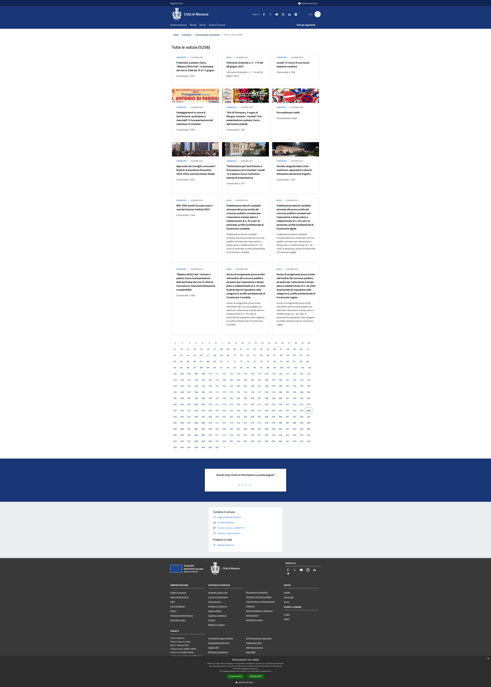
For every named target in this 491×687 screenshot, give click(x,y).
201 (287, 398)
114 (238, 373)
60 (294, 355)
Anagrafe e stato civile (218, 592)
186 (182, 398)
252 (224, 416)
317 (259, 435)
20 (309, 343)
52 (241, 355)
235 (245, 410)
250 (210, 416)
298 (266, 428)
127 (189, 379)
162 (294, 385)
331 (217, 441)
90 (215, 367)
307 (189, 435)
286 (182, 428)
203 (301, 398)
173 (231, 392)
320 (280, 435)
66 (195, 361)
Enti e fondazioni (177, 606)
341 (287, 441)
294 (238, 428)
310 (210, 435)
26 (208, 349)
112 (224, 373)
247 (189, 416)
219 (273, 404)
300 (280, 428)
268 (196, 422)
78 (274, 361)
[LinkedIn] (288, 14)
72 (234, 361)
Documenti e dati (177, 620)
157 (259, 385)
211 (217, 404)
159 (273, 385)
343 (301, 441)
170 (210, 392)
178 (266, 392)
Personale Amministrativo (181, 615)
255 (245, 416)
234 (238, 410)
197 (259, 398)
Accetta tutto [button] (235, 676)
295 (245, 428)
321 (287, 435)
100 (281, 367)
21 (175, 349)
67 (201, 361)
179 (273, 392)
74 (248, 361)
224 (308, 404)
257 (259, 416)
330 (210, 441)
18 (295, 343)
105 (175, 373)
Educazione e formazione (257, 592)
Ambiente (250, 606)
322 (294, 435)
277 (259, 422)
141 (287, 379)
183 (301, 392)
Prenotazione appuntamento (220, 638)
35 (268, 349)
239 (273, 410)
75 (254, 361)
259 (273, 416)
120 (280, 373)
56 (268, 355)
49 (221, 355)
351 (217, 447)
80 (288, 361)
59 (288, 355)
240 (280, 410)
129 (203, 379)
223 (301, 404)
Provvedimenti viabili (288, 112)
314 (238, 435)
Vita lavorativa (214, 601)
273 (231, 422)
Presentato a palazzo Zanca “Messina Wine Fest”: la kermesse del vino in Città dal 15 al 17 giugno (195, 66)
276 (252, 422)
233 (231, 410)
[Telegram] (294, 14)
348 (196, 447)
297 (259, 428)
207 (189, 404)
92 (228, 367)
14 (269, 343)
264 (308, 416)
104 (309, 367)
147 (189, 385)
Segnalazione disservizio (218, 642)
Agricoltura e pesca (254, 620)
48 (215, 355)
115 (245, 373)
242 (294, 410)
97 (261, 367)
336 (252, 441)
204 (308, 398)
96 (254, 367)
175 (245, 392)
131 (217, 379)
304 (308, 428)
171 (217, 392)
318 (266, 435)
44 (188, 355)
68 (208, 361)
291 (217, 428)
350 (210, 447)
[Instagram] (282, 14)
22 (181, 349)
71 (228, 361)
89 (208, 367)
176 (252, 392)
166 (182, 392)
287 (189, 428)
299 (273, 428)
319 (273, 435)
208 (196, 404)
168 (196, 392)
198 (266, 398)
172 (224, 392)
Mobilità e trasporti (216, 624)
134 (238, 379)
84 (175, 367)
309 (203, 435)
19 (302, 343)
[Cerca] (318, 14)
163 (301, 385)
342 (294, 441)
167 (189, 392)
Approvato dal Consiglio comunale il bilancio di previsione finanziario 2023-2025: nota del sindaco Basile (195, 170)
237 (259, 410)
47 (208, 355)
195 (245, 398)
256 (252, 416)
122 (294, 373)
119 (273, 373)
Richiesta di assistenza (218, 652)
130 (210, 379)
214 (238, 404)
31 (241, 349)
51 (234, 355)
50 (228, 355)
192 (224, 398)
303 (301, 428)
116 (252, 373)
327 (189, 441)
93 (234, 367)
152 (224, 385)
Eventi (286, 619)
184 (308, 392)
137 (259, 379)
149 (203, 385)
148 (196, 385)
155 (245, 385)
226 (182, 410)
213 (231, 404)
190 (210, 398)
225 (175, 410)
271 (217, 422)
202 (294, 398)
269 (203, 422)
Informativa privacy (254, 647)
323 (301, 435)
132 (224, 379)
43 (181, 355)
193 (231, 398)
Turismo (211, 620)
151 (217, 385)
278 (266, 422)
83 (308, 361)
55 (261, 355)
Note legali (250, 652)
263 (301, 416)
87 (195, 367)
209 (203, 404)
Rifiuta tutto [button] (256, 676)
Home (175, 34)
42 (175, 355)
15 (276, 343)
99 (274, 367)
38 (288, 349)
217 (259, 404)
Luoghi (287, 614)
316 (252, 435)
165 (175, 392)
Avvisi (229, 57)
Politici (173, 610)
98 (268, 367)
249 (203, 416)
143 (301, 379)
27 (215, 349)
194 (238, 398)
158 (266, 385)
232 (224, 410)
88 (201, 367)
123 (301, 373)
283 (301, 422)
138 (266, 379)
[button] (245, 682)
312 (224, 435)
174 (238, 392)
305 (175, 435)
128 (196, 379)
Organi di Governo (178, 592)
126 (182, 379)
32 (248, 349)
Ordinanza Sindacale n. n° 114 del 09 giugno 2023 (244, 64)
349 (203, 447)
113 (231, 373)
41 (308, 349)
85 (181, 367)
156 (252, 385)
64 (181, 361)
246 (182, 416)
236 (252, 410)
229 (203, 410)
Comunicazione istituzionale (207, 34)
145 (175, 385)
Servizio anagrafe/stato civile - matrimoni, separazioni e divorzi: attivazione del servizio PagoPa (294, 170)
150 (210, 385)
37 (281, 349)
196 (252, 398)
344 (308, 441)
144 (308, 379)
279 (273, 422)
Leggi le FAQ (213, 647)
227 (189, 410)
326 (182, 441)
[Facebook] (262, 14)
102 (295, 367)
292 (224, 428)
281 (287, 422)
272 (224, 422)
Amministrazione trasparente (259, 638)
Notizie (287, 592)
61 (301, 355)
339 (273, 441)
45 (195, 355)
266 (182, 422)
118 (266, 373)
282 (294, 422)
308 (196, 435)
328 (196, 441)
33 (254, 349)
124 (308, 373)
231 (217, 410)
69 (215, 361)
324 (308, 435)
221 (287, 404)
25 (201, 349)
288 (196, 428)
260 (280, 416)
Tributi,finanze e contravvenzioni (260, 601)
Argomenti (186, 34)
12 (256, 343)
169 (203, 392)
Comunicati (181, 57)
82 (301, 361)
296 (252, 428)
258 (266, 416)
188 (196, 398)
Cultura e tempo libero (218, 597)
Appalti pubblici (214, 610)
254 (238, 416)
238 (266, 410)
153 (231, 385)
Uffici (172, 601)
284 (308, 422)
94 (241, 367)
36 (274, 349)
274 (238, 422)
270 (210, 422)
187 (189, 398)
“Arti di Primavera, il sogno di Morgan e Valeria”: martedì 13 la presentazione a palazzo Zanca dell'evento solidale (243, 118)
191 (217, 398)
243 (301, 410)
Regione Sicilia (176, 3)
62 (308, 355)
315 (245, 435)
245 (175, 416)
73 (241, 361)
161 (287, 385)
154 (238, 385)
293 (231, 428)
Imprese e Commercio (217, 606)
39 (294, 349)
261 (287, 416)
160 (280, 385)
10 (242, 343)
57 (274, 355)
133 (231, 379)
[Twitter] (269, 14)
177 (259, 392)
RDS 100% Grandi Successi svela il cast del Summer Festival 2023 (194, 207)
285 (175, 428)
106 (182, 373)
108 (196, 373)
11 (249, 343)
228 (196, 410)
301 (287, 428)
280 (280, 422)
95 (248, 367)
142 (294, 379)
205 (175, 404)
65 (188, 361)
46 (201, 355)
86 (188, 367)
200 (280, 398)
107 (189, 373)
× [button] (488, 659)
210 (210, 404)
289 (203, 428)
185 (175, 398)
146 (182, 385)
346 (182, 447)
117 (259, 373)
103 (302, 367)
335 (245, 441)
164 (308, 385)
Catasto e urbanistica (217, 615)
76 (261, 361)
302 (294, 428)
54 (254, 355)
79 (281, 361)
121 (287, 373)
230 (210, 410)
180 (280, 392)
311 (217, 435)
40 (301, 349)
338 (266, 441)
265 (175, 422)
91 (221, 367)
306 (182, 435)
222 (294, 404)
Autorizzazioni (252, 615)
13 (262, 343)
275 (245, 422)
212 (224, 404)
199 (273, 398)
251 (217, 416)
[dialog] (245, 671)
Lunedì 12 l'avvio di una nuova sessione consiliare (293, 64)
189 (203, 398)
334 (238, 441)
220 (280, 404)
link (270, 671)
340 (280, 441)
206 (182, 404)
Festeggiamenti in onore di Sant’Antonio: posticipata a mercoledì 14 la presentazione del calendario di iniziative (194, 118)
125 (175, 379)
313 (231, 435)
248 (196, 416)
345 (175, 447)
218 (266, 404)
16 (282, 343)
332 (224, 441)
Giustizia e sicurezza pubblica (258, 597)
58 (281, 355)
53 (248, 355)
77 (268, 361)
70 (221, 361)
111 (217, 373)
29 (228, 349)
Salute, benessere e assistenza (259, 610)
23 (188, 349)
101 (288, 367)
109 (203, 373)
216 (252, 404)
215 (245, 404)
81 (294, 361)
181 (287, 392)
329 (203, 441)
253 (231, 416)
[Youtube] (275, 14)
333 (231, 441)
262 (294, 416)
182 (294, 392)
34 (261, 349)
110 (210, 373)
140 (280, 379)
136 (252, 379)
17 (289, 343)
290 (210, 428)
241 (287, 410)
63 (175, 361)
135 (245, 379)
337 (259, 441)
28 (221, 349)
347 (189, 447)
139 (273, 379)
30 (234, 349)
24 (195, 349)
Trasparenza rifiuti (254, 642)
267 (189, 422)
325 (175, 441)
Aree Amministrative (179, 597)
